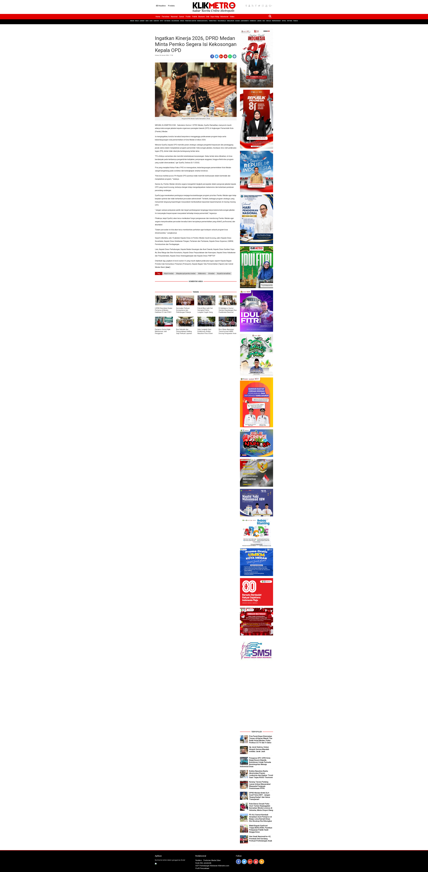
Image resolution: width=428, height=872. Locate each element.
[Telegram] (234, 56)
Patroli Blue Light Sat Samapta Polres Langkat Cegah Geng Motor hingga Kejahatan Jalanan (206, 312)
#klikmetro (202, 273)
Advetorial (224, 17)
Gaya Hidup (214, 17)
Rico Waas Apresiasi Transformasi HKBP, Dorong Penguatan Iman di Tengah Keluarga (227, 332)
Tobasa (295, 20)
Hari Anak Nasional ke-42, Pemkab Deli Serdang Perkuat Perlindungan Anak (260, 838)
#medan (211, 273)
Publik (194, 17)
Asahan (237, 20)
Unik (207, 17)
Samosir (156, 20)
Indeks (172, 6)
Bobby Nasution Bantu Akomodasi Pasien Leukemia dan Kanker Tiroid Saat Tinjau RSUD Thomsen (261, 774)
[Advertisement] (256, 696)
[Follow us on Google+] (250, 861)
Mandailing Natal (202, 20)
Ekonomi (201, 17)
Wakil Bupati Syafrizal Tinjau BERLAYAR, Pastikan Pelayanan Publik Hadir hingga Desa (260, 828)
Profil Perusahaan (202, 868)
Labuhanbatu (245, 20)
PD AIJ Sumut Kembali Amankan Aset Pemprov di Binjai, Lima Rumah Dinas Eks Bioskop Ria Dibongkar (260, 818)
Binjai (137, 20)
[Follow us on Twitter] (244, 861)
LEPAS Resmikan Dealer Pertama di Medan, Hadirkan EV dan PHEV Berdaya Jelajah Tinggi (163, 311)
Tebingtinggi (213, 20)
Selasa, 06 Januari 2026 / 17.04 (164, 55)
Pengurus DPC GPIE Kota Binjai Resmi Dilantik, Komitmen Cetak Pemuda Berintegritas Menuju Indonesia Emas (255, 762)
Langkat (142, 20)
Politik (188, 17)
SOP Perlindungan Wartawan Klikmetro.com (212, 866)
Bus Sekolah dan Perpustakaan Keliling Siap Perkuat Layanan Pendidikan (184, 332)
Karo (147, 20)
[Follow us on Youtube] (255, 861)
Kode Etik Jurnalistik (203, 863)
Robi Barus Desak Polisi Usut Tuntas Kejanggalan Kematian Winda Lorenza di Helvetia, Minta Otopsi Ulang (261, 807)
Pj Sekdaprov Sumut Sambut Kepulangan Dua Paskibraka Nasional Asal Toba (228, 311)
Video (232, 17)
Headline (162, 6)
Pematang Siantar (190, 20)
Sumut (181, 17)
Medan (132, 20)
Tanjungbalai (221, 20)
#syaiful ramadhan (223, 273)
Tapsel (284, 20)
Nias (263, 20)
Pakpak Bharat (276, 20)
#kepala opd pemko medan (185, 273)
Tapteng (289, 20)
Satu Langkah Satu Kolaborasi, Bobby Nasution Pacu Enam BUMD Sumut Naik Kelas (206, 332)
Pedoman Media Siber (212, 860)
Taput (162, 20)
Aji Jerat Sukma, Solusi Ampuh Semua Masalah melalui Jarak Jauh (259, 749)
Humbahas (253, 20)
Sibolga (268, 20)
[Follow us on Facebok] (238, 861)
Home (157, 17)
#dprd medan (169, 273)
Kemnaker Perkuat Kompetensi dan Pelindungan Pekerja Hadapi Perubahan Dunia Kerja (185, 312)
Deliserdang (175, 20)
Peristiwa (165, 17)
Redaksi (198, 860)
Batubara (167, 20)
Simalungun (230, 20)
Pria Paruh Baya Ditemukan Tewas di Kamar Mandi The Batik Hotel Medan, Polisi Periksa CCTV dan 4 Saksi (260, 739)
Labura (259, 20)
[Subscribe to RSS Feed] (261, 861)
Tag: (158, 273)
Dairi (151, 20)
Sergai (182, 20)
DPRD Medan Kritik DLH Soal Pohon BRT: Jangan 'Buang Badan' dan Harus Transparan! (259, 796)
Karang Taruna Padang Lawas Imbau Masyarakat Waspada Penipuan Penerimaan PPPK (260, 785)
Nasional (174, 17)
